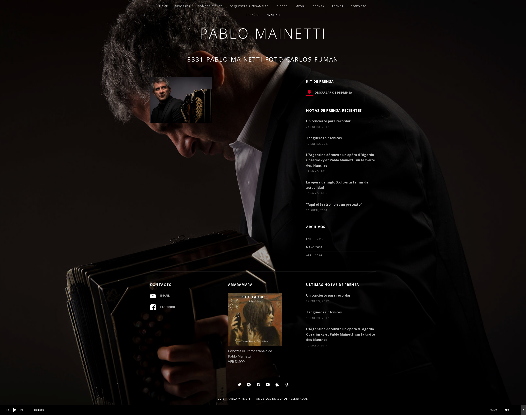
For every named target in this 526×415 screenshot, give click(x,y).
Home (163, 6)
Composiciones (210, 6)
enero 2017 (315, 239)
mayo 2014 (314, 247)
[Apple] (277, 384)
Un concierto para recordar (328, 121)
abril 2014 (314, 255)
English (273, 15)
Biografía (183, 6)
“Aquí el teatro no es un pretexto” (334, 204)
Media (300, 6)
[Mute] (507, 410)
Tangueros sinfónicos (324, 138)
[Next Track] (21, 410)
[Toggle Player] (523, 410)
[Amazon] (286, 384)
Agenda (338, 6)
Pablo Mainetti (262, 33)
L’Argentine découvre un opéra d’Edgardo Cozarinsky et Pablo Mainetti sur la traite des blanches (340, 160)
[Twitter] (239, 384)
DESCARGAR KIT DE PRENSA (333, 92)
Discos (282, 6)
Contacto (359, 6)
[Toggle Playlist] (515, 410)
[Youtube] (267, 384)
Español (252, 15)
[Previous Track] (8, 410)
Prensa (318, 6)
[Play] (15, 410)
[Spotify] (249, 384)
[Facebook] (258, 384)
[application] (263, 410)
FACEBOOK (167, 307)
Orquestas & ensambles (249, 6)
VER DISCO (236, 361)
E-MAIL (165, 295)
